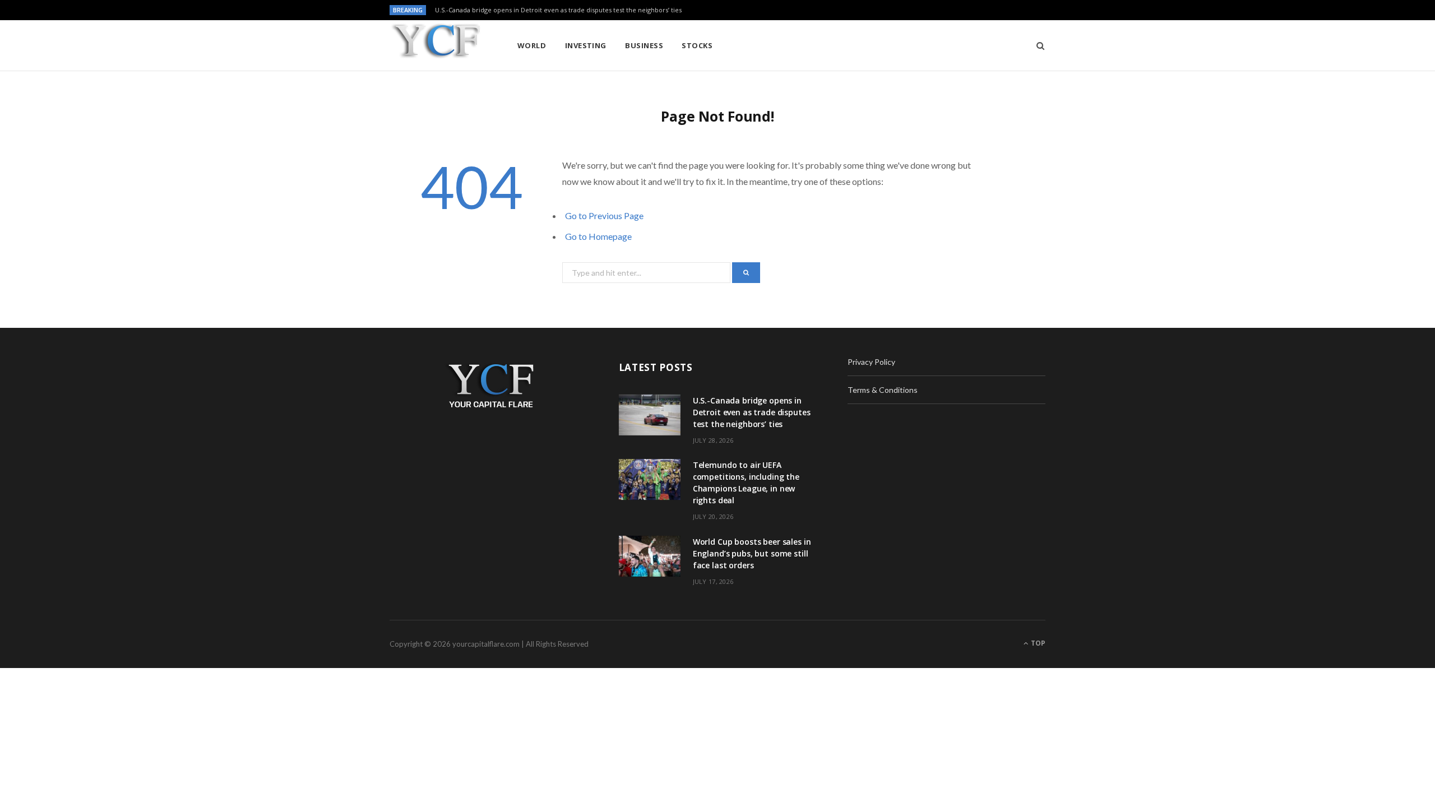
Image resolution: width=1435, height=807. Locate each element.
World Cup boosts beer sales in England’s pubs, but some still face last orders (752, 553)
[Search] (1036, 45)
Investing (586, 45)
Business (644, 45)
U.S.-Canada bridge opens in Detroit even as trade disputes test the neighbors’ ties (558, 10)
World (531, 45)
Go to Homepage (598, 236)
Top (1037, 643)
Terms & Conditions (883, 390)
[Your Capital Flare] (435, 46)
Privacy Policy (871, 362)
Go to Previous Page (604, 215)
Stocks (697, 45)
